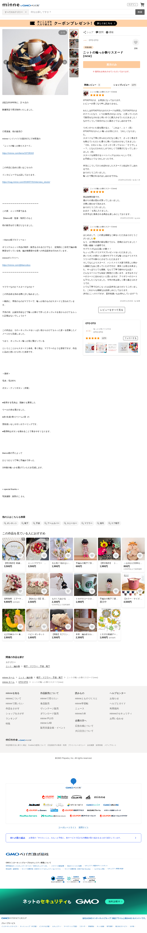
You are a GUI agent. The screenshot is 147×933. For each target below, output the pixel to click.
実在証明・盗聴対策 (12, 869)
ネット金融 (100, 926)
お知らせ (114, 698)
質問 (101, 32)
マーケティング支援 (70, 926)
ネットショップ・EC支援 (28, 926)
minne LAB (46, 723)
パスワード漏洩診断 (57, 866)
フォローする (130, 338)
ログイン (132, 4)
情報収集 (91, 926)
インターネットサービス (9, 926)
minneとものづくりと (86, 698)
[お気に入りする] (135, 42)
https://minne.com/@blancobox (16, 265)
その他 (132, 926)
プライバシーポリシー (76, 745)
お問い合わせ (116, 718)
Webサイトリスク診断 (74, 866)
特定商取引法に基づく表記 (16, 745)
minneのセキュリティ (121, 713)
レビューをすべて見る (111, 310)
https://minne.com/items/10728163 (18, 153)
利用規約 (114, 708)
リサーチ (82, 926)
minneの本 (80, 713)
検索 (140, 12)
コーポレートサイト (67, 827)
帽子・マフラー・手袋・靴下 (37, 666)
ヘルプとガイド (118, 703)
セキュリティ (56, 926)
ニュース (79, 708)
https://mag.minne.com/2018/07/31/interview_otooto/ (26, 182)
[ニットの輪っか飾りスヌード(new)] (100, 95)
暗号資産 (110, 926)
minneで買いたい (15, 703)
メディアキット (110, 745)
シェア (90, 32)
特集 (8, 723)
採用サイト (84, 827)
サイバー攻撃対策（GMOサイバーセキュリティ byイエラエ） (42, 869)
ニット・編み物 (13, 666)
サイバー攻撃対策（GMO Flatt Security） (78, 869)
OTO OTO (93, 40)
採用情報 (99, 745)
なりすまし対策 (99, 869)
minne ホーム (8, 677)
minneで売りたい (49, 698)
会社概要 (90, 745)
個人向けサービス (121, 926)
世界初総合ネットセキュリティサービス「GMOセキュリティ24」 (27, 866)
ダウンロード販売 (49, 713)
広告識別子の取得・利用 (57, 745)
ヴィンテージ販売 (49, 708)
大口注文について (84, 731)
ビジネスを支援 (44, 926)
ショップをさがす (15, 713)
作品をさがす (13, 708)
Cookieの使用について (37, 745)
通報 (111, 32)
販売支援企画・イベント (53, 728)
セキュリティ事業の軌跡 (115, 868)
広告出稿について (84, 726)
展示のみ (112, 64)
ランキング (11, 718)
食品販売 (45, 703)
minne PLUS (46, 718)
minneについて (13, 698)
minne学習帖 (81, 703)
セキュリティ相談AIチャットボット (96, 865)
